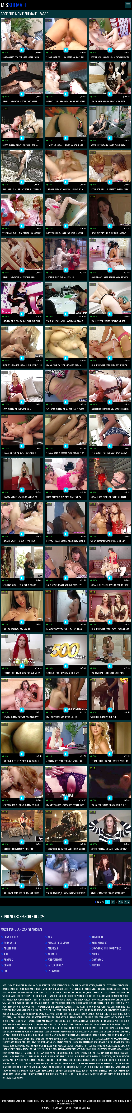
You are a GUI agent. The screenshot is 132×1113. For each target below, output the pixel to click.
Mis (14, 5)
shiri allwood (99, 943)
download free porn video (106, 948)
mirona (95, 965)
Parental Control (81, 1107)
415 (121, 902)
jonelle (7, 954)
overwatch (53, 971)
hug (5, 971)
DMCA (68, 1107)
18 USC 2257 (58, 1107)
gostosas (97, 960)
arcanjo (52, 954)
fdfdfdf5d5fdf (55, 960)
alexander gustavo (58, 943)
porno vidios (10, 937)
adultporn (9, 948)
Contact (46, 1107)
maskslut (97, 954)
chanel (7, 965)
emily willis (9, 943)
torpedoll (97, 937)
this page (122, 1101)
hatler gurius (55, 965)
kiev (49, 937)
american (52, 948)
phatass (8, 960)
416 (127, 902)
